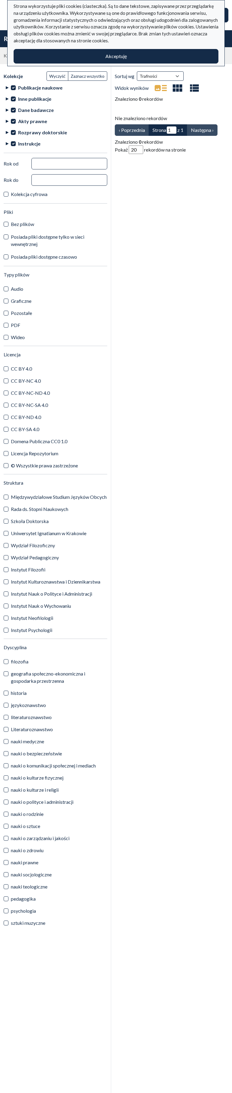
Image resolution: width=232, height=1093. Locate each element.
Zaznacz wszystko (88, 76)
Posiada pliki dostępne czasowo (44, 257)
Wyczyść (57, 76)
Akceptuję (116, 56)
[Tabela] (194, 88)
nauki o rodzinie (27, 814)
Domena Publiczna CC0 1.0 (39, 441)
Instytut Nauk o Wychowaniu (41, 606)
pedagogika (23, 899)
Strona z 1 (168, 130)
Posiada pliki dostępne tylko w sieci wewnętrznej (47, 240)
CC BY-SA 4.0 (25, 429)
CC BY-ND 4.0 (26, 417)
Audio (17, 289)
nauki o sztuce (25, 826)
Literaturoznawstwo (32, 729)
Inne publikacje (34, 99)
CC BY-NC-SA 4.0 (29, 405)
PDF (15, 325)
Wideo (18, 337)
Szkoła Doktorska (30, 521)
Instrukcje (29, 143)
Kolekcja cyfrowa (29, 194)
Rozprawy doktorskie (42, 132)
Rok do (11, 180)
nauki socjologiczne (31, 874)
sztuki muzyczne (28, 923)
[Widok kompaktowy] (177, 88)
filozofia (19, 661)
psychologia (23, 911)
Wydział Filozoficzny (33, 545)
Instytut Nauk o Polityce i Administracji (51, 594)
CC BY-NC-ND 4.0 (30, 393)
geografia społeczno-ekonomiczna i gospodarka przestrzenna (48, 677)
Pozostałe (21, 313)
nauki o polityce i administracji (42, 802)
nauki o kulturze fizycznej (37, 777)
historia (19, 693)
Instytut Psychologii (31, 630)
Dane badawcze (36, 110)
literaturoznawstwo (31, 717)
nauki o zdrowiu (27, 850)
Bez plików (22, 224)
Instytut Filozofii (28, 569)
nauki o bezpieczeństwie (36, 753)
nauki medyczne (27, 741)
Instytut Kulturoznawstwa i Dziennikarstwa (55, 581)
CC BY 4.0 (21, 368)
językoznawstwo (28, 705)
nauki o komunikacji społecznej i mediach (53, 765)
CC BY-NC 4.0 (26, 381)
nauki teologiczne (29, 886)
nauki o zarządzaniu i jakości (40, 838)
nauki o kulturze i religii (35, 790)
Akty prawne (32, 121)
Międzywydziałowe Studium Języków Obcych (59, 497)
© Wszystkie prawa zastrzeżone (44, 465)
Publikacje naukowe (40, 87)
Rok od (11, 163)
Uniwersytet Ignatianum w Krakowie (48, 533)
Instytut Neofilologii (32, 618)
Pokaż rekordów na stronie (150, 149)
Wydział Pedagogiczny (35, 557)
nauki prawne (24, 862)
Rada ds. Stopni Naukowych (39, 509)
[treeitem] (55, 87)
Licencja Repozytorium (34, 453)
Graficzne (21, 301)
